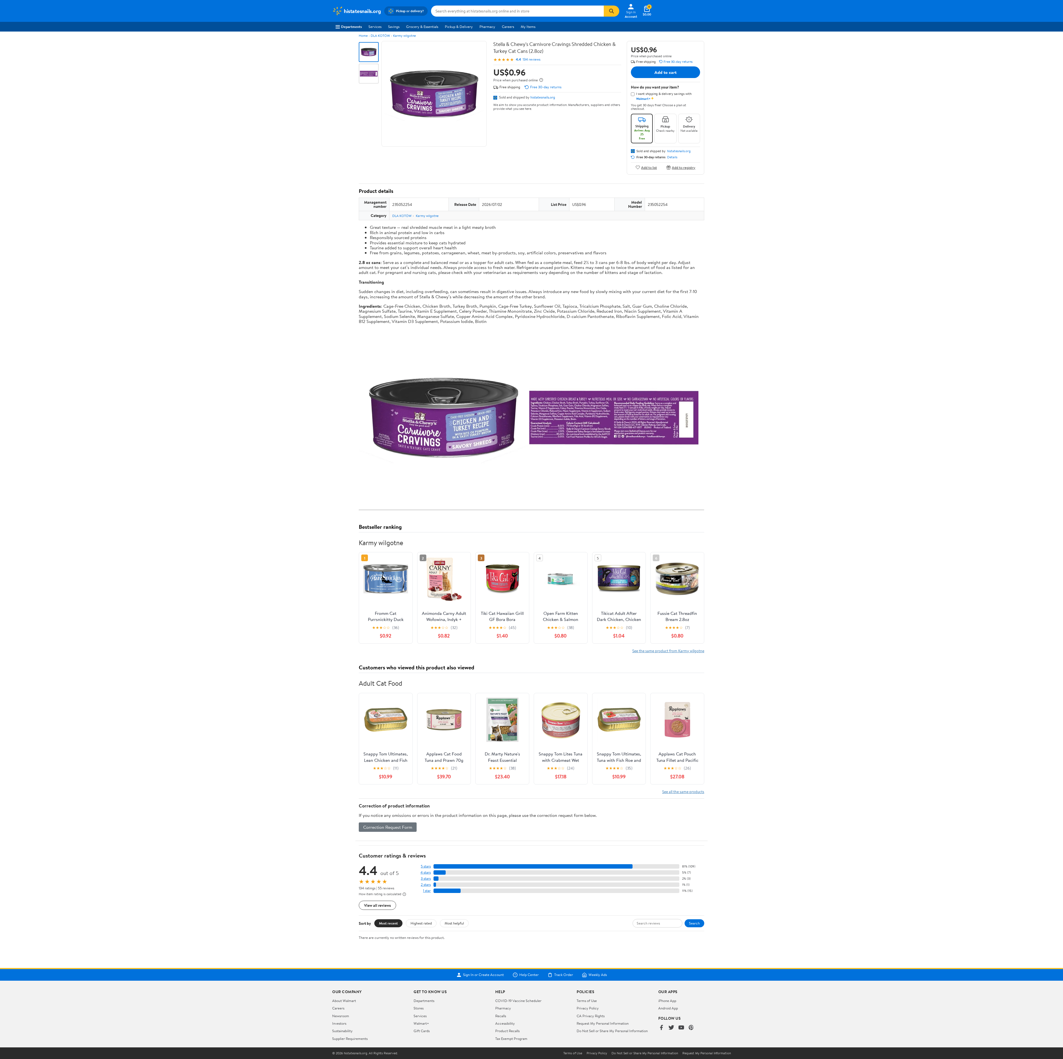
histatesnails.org (542, 97)
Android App (668, 1008)
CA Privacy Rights (591, 1015)
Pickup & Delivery (459, 26)
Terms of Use (587, 1000)
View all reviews (377, 905)
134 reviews (531, 59)
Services (374, 26)
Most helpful (454, 923)
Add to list (649, 167)
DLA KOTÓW (380, 35)
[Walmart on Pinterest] (691, 1027)
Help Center (529, 974)
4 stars (425, 872)
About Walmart (344, 1000)
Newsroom (340, 1015)
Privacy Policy (588, 1008)
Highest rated (421, 923)
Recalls (500, 1015)
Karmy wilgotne (404, 35)
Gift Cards (422, 1030)
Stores (419, 1008)
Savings (393, 26)
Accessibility (505, 1023)
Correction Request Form (387, 827)
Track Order (563, 974)
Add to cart (665, 72)
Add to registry (683, 167)
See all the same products (683, 791)
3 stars (426, 878)
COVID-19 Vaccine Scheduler (518, 1000)
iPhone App (667, 1000)
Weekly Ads (598, 974)
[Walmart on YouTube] (681, 1027)
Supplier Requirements (350, 1038)
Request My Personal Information (603, 1023)
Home (363, 35)
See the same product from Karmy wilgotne (668, 650)
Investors (339, 1023)
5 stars (426, 866)
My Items (528, 26)
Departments (351, 26)
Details (672, 157)
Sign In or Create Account (483, 974)
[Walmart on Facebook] (661, 1027)
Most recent (388, 923)
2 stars (426, 884)
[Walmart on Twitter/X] (671, 1027)
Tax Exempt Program (511, 1038)
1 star (427, 891)
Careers (508, 26)
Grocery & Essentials (422, 26)
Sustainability (342, 1030)
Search (694, 923)
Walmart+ (421, 1023)
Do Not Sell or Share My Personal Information (612, 1030)
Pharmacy (487, 26)
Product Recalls (507, 1030)
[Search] (611, 11)
